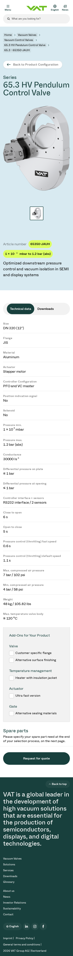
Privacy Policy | (25, 938)
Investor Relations (14, 902)
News (6, 896)
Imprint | (8, 938)
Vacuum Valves (27, 35)
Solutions (9, 864)
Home (8, 35)
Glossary (8, 882)
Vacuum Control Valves (18, 40)
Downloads (10, 876)
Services (8, 870)
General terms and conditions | (22, 944)
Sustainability (12, 908)
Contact (8, 914)
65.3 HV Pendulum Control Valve (24, 45)
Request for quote (36, 758)
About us (8, 891)
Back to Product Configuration (35, 64)
